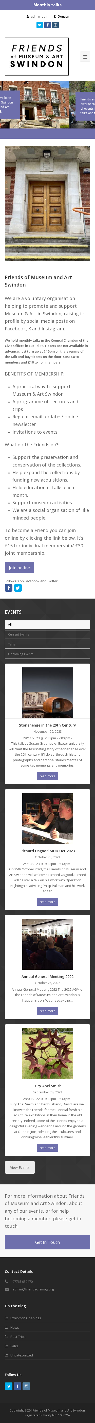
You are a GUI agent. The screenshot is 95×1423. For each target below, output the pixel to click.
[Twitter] (8, 1386)
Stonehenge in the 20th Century (47, 725)
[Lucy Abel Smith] (47, 1076)
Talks (12, 644)
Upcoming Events (20, 654)
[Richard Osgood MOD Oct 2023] (47, 841)
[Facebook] (17, 1386)
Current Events (18, 634)
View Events (20, 1167)
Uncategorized (21, 1355)
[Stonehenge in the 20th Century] (47, 715)
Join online (19, 568)
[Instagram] (26, 1386)
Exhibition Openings (25, 1318)
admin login (39, 16)
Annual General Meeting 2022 (47, 976)
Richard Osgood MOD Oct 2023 (48, 850)
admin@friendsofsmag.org (33, 1289)
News (14, 1327)
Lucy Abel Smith (47, 1085)
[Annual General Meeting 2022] (47, 967)
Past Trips (18, 1336)
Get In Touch (47, 1242)
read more (47, 776)
